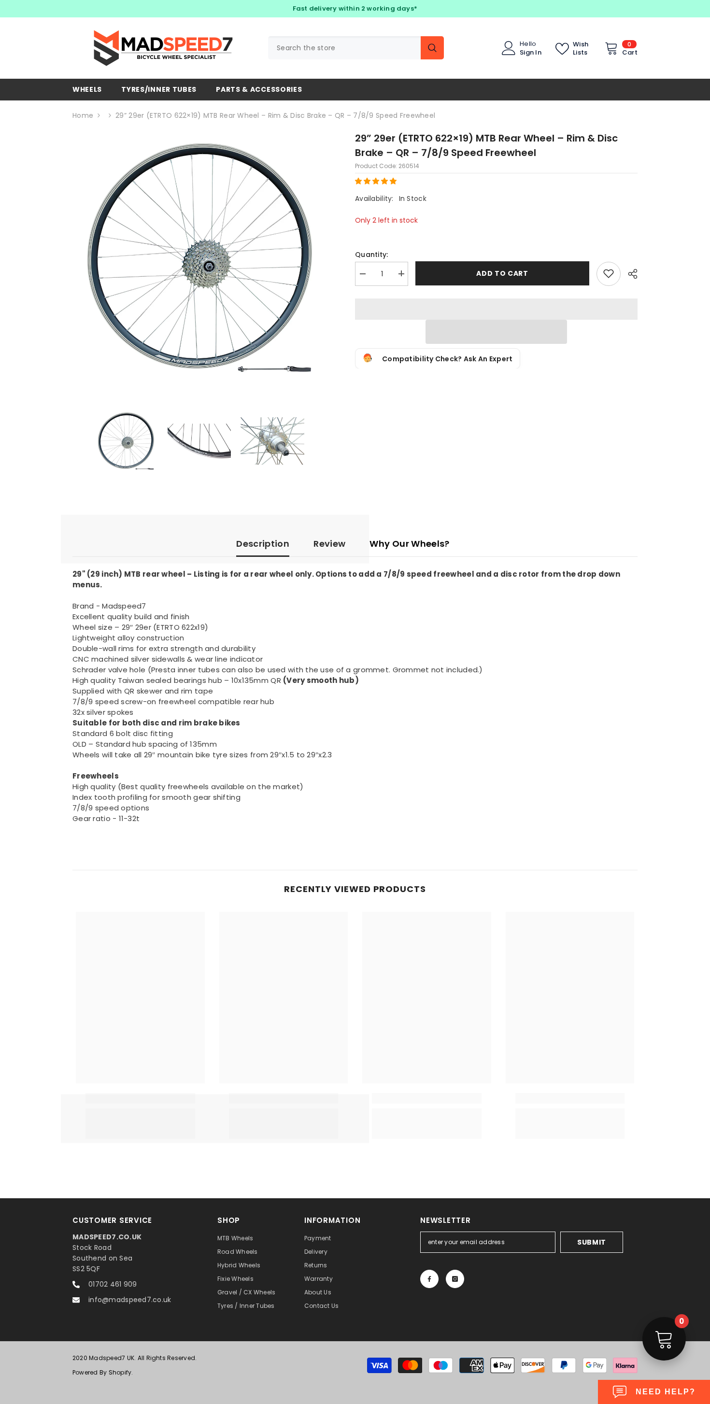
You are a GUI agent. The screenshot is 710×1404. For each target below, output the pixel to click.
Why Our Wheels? (409, 544)
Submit (591, 1242)
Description (262, 544)
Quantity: (371, 254)
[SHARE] (629, 273)
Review (329, 544)
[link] (140, 1098)
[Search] (356, 47)
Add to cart (502, 273)
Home (82, 115)
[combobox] (344, 47)
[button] (376, 180)
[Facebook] (429, 1279)
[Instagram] (455, 1279)
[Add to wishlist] (608, 273)
